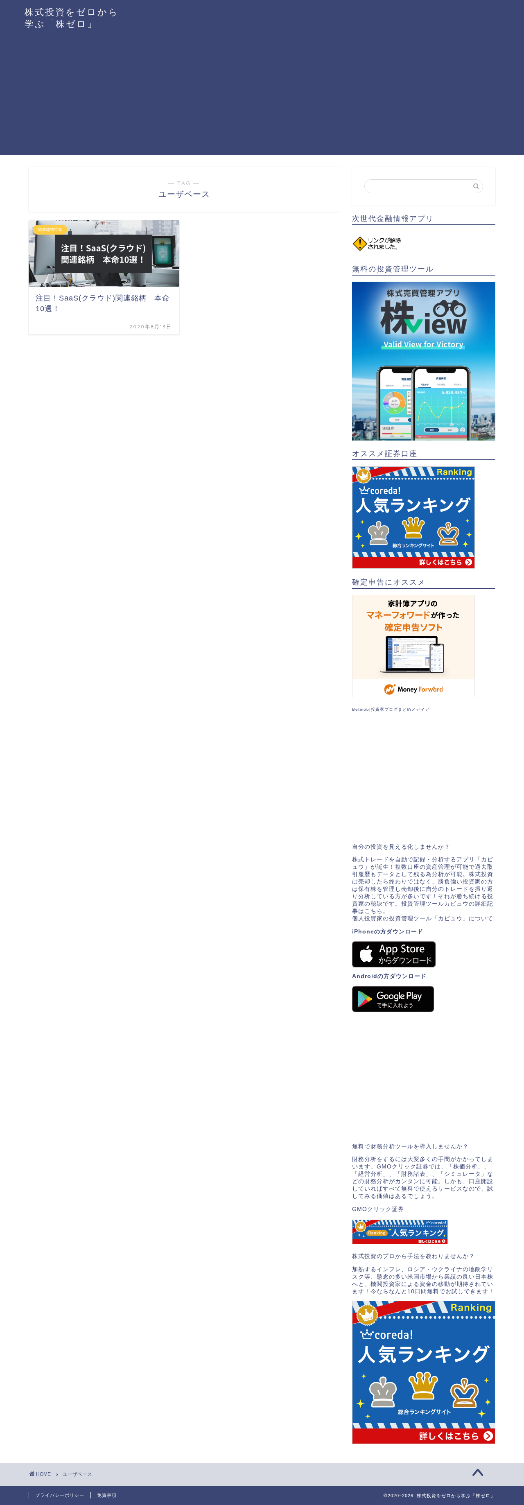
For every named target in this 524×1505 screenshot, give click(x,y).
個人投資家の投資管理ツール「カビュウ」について (422, 918)
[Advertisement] (262, 97)
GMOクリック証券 (378, 1209)
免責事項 (107, 1495)
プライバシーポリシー (59, 1495)
